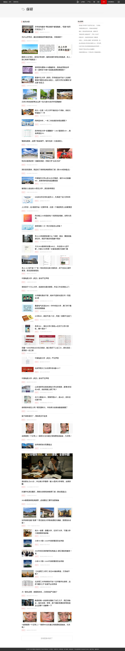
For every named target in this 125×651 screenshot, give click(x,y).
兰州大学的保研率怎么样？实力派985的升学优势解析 (42, 102)
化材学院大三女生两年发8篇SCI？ (48, 368)
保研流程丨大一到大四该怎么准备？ (48, 226)
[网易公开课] (83, 2)
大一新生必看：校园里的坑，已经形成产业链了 (39, 592)
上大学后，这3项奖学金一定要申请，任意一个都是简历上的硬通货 (47, 207)
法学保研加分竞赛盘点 (43, 444)
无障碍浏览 (15, 1)
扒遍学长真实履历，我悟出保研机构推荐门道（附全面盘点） (45, 492)
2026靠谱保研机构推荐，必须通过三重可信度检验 (40, 500)
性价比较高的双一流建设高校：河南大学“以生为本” (41, 161)
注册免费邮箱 (111, 1)
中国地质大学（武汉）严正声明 (47, 358)
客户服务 (66, 649)
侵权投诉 (97, 649)
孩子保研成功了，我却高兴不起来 (34, 416)
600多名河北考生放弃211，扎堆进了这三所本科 (52, 197)
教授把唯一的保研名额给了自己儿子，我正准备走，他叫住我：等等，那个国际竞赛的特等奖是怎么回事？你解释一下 (53, 603)
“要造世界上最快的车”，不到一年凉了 (89, 34)
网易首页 (5, 1)
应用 (10, 1)
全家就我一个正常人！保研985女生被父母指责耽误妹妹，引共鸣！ (47, 436)
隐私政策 (71, 649)
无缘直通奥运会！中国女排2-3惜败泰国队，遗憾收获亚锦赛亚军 (91, 52)
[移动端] (78, 2)
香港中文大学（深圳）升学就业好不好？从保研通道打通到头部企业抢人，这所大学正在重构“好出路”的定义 (53, 80)
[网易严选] (89, 2)
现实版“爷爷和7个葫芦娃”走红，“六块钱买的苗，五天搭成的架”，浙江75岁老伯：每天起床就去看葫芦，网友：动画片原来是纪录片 (91, 25)
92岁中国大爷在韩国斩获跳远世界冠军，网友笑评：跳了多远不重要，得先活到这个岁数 (91, 46)
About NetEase (44, 649)
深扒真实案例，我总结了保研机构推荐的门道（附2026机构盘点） (46, 170)
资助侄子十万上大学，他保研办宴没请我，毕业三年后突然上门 (45, 287)
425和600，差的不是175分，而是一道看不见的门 (53, 316)
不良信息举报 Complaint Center (81, 649)
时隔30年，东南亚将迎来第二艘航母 (88, 37)
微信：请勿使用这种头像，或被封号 (88, 31)
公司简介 (51, 649)
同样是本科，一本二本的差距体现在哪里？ (51, 121)
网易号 (36, 32)
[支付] (94, 2)
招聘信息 (61, 649)
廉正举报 (92, 649)
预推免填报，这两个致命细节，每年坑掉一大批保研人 (42, 141)
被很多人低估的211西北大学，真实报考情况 (38, 188)
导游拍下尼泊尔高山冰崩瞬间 (86, 49)
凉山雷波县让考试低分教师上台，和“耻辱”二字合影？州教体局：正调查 (91, 43)
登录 (104, 1)
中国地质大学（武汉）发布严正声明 (35, 278)
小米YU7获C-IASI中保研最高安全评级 (49, 541)
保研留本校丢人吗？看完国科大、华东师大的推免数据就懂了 (45, 407)
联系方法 (56, 649)
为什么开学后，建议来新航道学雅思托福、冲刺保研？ (42, 37)
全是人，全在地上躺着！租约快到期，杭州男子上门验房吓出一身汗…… (91, 40)
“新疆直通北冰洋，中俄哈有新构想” (88, 28)
